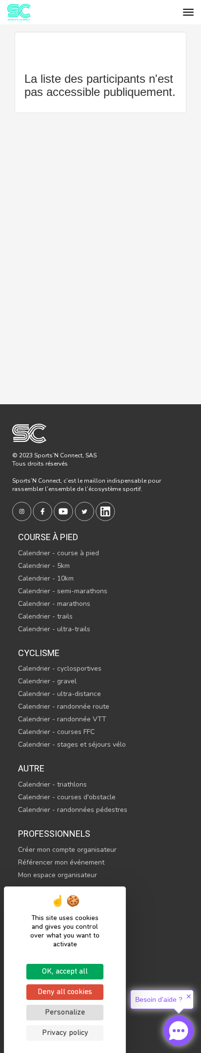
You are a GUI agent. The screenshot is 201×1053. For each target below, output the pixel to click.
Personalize (65, 1012)
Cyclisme (39, 653)
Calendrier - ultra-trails (54, 629)
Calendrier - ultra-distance (59, 693)
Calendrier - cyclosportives (59, 668)
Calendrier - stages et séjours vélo (72, 744)
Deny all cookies (65, 992)
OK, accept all (65, 972)
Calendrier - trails (45, 616)
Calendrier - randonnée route (63, 706)
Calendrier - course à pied (58, 553)
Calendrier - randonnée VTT (62, 719)
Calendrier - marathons (54, 603)
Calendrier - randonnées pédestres (72, 809)
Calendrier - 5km (44, 565)
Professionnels (54, 833)
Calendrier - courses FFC (56, 731)
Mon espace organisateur (57, 875)
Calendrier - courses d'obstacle (67, 797)
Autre (31, 768)
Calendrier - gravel (47, 681)
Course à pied (48, 537)
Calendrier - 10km (46, 578)
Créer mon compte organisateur (67, 849)
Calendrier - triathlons (52, 784)
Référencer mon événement (61, 862)
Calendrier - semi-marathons (62, 591)
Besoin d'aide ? (158, 999)
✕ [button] (189, 996)
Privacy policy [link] (65, 1033)
